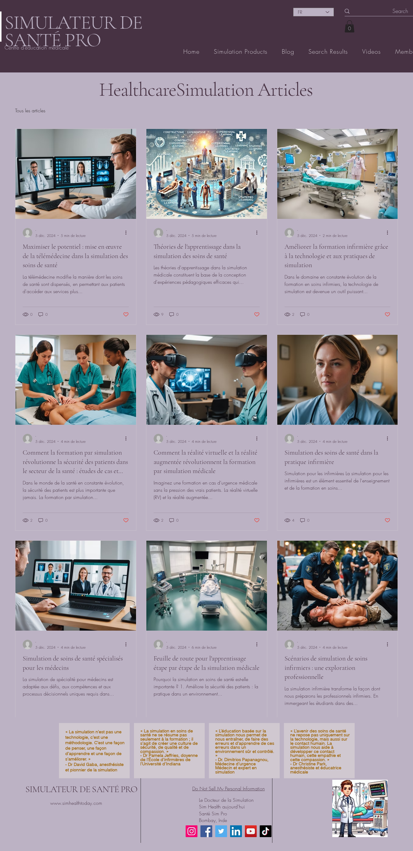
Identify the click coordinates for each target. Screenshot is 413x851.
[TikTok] (266, 831)
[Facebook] (206, 831)
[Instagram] (191, 831)
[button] (349, 26)
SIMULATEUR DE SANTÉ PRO (81, 789)
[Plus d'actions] (128, 232)
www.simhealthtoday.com (76, 803)
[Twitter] (221, 831)
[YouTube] (251, 831)
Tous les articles (30, 110)
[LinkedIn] (236, 831)
